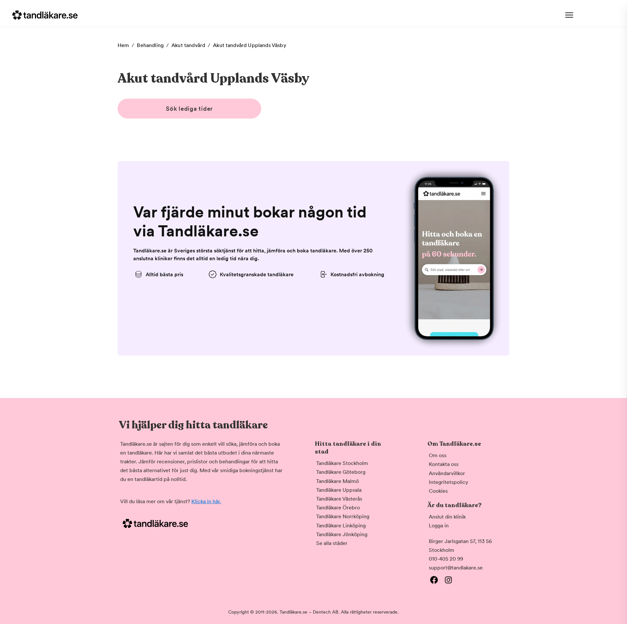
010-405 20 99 (446, 559)
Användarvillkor (447, 473)
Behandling (150, 45)
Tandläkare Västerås (339, 499)
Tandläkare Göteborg (340, 472)
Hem (123, 45)
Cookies (438, 491)
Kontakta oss (443, 464)
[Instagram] (448, 579)
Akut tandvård (188, 45)
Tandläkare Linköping (341, 525)
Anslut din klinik (447, 517)
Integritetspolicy (448, 482)
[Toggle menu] (569, 15)
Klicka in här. (206, 501)
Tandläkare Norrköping (342, 516)
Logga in (439, 525)
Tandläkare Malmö (337, 481)
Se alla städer (331, 543)
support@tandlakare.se (456, 568)
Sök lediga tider (189, 108)
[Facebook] (434, 579)
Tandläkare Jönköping (341, 534)
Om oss (437, 455)
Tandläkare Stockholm (342, 463)
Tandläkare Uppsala (339, 490)
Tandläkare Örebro (338, 507)
